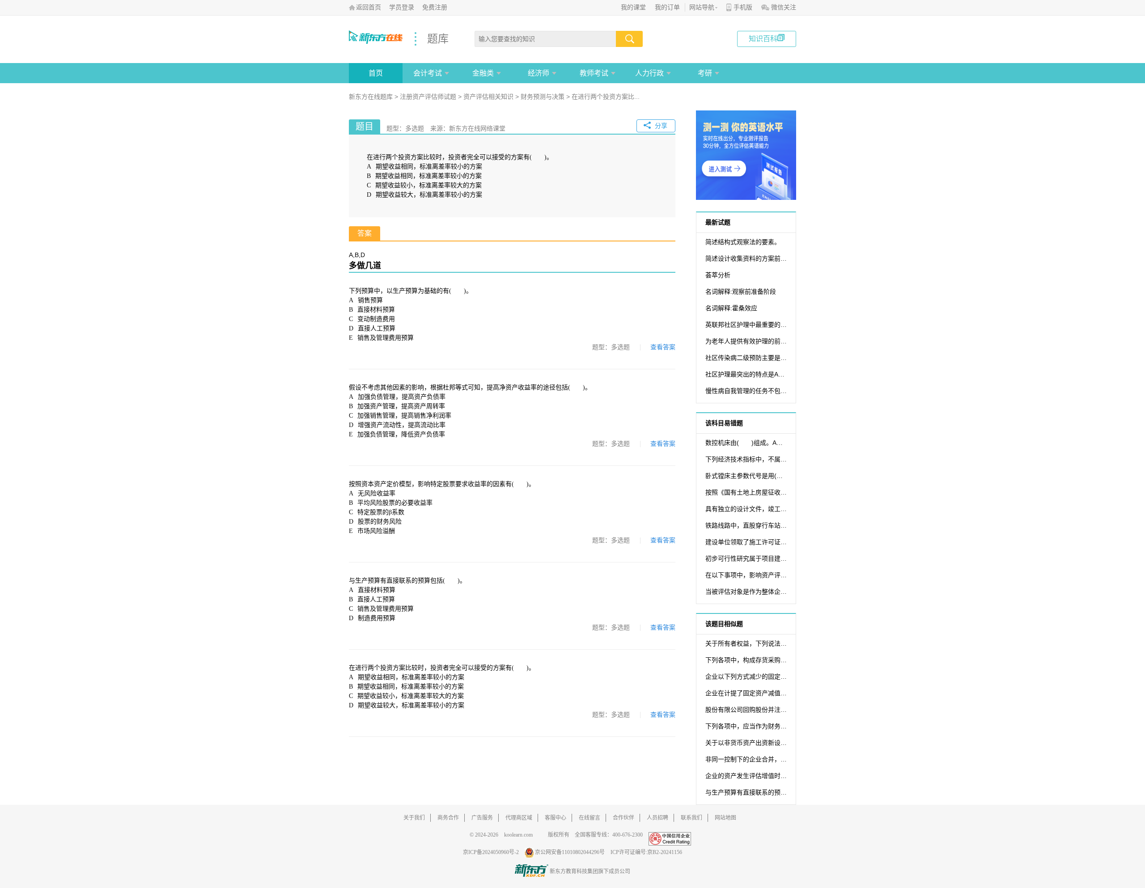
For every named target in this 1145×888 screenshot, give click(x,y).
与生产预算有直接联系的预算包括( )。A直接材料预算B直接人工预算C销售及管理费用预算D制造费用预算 (746, 792)
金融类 (483, 73)
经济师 (538, 73)
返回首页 (368, 7)
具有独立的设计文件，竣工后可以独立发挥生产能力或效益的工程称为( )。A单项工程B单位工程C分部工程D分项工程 (746, 508)
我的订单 (667, 7)
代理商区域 (518, 818)
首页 (376, 73)
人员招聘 (657, 818)
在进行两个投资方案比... (606, 96)
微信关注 (783, 7)
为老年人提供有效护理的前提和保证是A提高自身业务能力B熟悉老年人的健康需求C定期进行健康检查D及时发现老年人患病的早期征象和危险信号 (746, 341)
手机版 (743, 7)
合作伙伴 (623, 818)
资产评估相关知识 (488, 96)
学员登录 (401, 7)
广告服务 (482, 818)
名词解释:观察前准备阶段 (740, 291)
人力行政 (649, 73)
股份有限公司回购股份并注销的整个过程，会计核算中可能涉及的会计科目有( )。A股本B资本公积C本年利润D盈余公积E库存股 (746, 709)
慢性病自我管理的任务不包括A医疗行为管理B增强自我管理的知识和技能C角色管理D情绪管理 (746, 390)
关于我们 (414, 818)
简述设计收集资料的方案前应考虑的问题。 (746, 258)
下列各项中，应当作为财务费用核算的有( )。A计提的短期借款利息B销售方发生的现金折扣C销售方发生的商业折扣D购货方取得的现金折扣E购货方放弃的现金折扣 (746, 726)
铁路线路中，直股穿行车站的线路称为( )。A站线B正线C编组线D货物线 (746, 525)
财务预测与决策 (542, 96)
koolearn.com (518, 835)
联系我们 (691, 818)
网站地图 (725, 818)
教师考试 (594, 73)
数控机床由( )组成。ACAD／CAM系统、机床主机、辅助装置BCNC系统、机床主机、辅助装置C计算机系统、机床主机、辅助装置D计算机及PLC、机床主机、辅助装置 (746, 442)
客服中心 (555, 818)
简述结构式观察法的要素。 (742, 241)
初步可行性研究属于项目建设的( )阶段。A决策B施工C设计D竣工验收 (746, 558)
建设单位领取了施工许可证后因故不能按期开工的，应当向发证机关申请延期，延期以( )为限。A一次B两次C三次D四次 (746, 541)
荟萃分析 (717, 275)
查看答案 (662, 347)
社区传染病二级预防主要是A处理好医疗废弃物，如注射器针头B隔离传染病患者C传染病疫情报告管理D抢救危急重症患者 (746, 357)
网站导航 (701, 7)
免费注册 (434, 7)
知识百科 (763, 38)
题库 (438, 39)
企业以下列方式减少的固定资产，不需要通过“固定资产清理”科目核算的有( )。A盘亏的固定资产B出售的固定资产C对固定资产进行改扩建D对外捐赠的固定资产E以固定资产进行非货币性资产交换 (746, 676)
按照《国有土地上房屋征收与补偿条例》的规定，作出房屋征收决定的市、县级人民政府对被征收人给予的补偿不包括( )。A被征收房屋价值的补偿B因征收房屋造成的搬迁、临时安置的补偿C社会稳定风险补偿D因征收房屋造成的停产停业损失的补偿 (746, 492)
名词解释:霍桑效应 (731, 308)
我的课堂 (633, 7)
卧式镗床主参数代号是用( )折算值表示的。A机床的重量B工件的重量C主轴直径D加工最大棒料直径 (746, 475)
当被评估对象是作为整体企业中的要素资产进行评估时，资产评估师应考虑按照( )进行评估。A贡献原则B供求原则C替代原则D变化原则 (746, 591)
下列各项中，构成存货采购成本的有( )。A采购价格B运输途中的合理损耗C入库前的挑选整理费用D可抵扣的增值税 (746, 660)
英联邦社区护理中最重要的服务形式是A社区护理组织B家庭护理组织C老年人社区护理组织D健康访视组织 (746, 324)
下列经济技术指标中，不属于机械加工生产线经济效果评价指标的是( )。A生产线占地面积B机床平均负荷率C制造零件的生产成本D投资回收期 (746, 459)
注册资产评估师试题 (428, 96)
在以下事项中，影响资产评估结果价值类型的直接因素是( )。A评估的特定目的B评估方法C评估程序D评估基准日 (746, 575)
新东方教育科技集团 (574, 871)
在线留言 (589, 818)
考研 (705, 73)
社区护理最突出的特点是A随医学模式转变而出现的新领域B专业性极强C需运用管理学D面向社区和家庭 (746, 374)
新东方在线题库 (371, 96)
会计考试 (427, 73)
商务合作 (448, 818)
